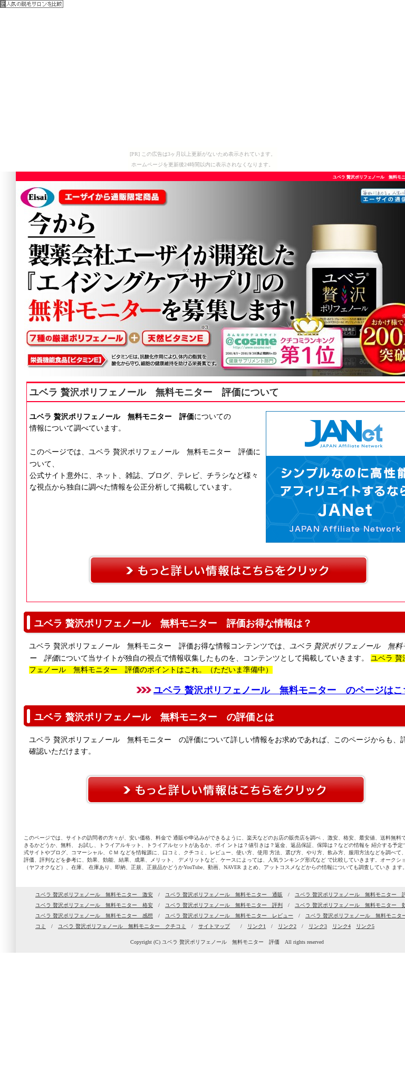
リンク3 (317, 926)
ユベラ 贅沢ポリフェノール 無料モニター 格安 (94, 905)
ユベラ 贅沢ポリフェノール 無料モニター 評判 (224, 905)
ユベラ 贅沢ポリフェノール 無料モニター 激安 (94, 894)
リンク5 (365, 926)
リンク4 (341, 926)
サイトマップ (214, 926)
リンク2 (287, 926)
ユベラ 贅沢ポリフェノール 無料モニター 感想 (94, 916)
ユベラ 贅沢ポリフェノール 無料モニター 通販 (224, 894)
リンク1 (256, 926)
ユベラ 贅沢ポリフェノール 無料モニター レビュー (229, 916)
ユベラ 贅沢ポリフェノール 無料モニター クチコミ (122, 926)
